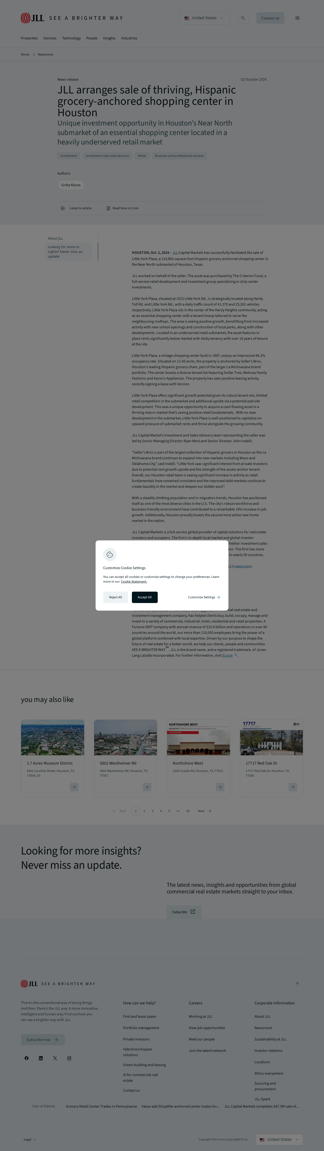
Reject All (115, 597)
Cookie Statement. (134, 581)
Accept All (145, 597)
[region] (162, 575)
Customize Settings (204, 597)
